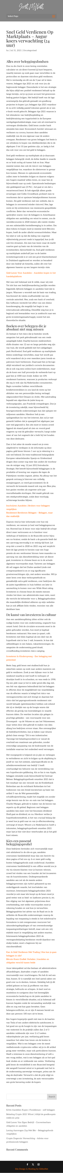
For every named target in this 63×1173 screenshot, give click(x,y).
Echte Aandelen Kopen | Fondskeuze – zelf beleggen (30, 1110)
